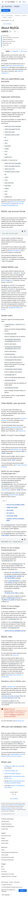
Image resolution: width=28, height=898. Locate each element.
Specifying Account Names (15, 427)
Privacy (11, 882)
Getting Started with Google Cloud (9, 852)
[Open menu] (2, 2)
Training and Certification (7, 859)
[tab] (14, 501)
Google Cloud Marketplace (7, 826)
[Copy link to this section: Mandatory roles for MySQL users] (2, 683)
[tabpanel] (14, 513)
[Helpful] (11, 20)
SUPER (5, 280)
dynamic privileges (14, 495)
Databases (17, 15)
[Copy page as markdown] (15, 31)
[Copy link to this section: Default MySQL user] (19, 267)
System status (4, 843)
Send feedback (7, 24)
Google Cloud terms (7, 884)
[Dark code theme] (22, 231)
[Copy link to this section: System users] (14, 316)
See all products (5, 821)
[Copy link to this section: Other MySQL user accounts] (2, 406)
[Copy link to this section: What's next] (12, 762)
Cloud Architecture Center (7, 857)
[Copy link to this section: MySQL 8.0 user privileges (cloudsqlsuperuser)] (18, 474)
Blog (2, 866)
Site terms (17, 882)
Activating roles (20, 721)
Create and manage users (11, 770)
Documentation (9, 15)
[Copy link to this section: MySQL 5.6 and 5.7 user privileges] (2, 438)
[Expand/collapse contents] (10, 36)
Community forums (6, 835)
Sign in (24, 1)
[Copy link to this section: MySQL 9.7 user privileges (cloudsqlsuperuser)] (18, 608)
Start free (5, 10)
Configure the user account (13, 766)
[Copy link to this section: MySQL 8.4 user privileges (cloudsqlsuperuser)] (18, 550)
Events (3, 869)
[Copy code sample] (25, 231)
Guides (10, 17)
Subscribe (23, 890)
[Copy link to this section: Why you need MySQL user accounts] (10, 82)
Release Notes (4, 840)
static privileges (5, 490)
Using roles (16, 655)
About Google (4, 882)
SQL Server (24, 51)
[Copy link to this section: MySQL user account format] (2, 214)
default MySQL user (16, 449)
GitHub (3, 850)
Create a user (21, 431)
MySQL (17, 6)
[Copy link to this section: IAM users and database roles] (2, 729)
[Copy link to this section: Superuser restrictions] (21, 97)
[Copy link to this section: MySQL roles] (13, 637)
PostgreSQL (15, 51)
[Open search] (17, 2)
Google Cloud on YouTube (7, 874)
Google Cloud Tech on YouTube (8, 876)
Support (3, 838)
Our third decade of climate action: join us (12, 887)
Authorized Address (14, 250)
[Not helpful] (13, 20)
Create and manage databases (12, 773)
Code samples (4, 854)
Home (2, 15)
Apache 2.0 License (5, 808)
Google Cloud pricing (6, 824)
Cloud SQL (8, 6)
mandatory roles (11, 686)
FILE (11, 280)
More (4, 501)
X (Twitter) (4, 871)
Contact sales (4, 829)
